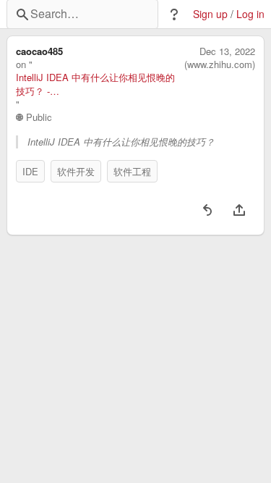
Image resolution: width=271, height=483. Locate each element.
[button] (174, 14)
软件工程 (132, 171)
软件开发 (76, 171)
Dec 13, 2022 (227, 51)
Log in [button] (250, 14)
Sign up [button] (210, 14)
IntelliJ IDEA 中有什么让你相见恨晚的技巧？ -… (95, 84)
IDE (30, 171)
